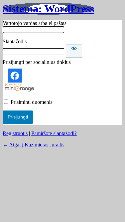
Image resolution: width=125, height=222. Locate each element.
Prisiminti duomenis (31, 102)
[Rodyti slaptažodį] (74, 51)
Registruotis (15, 133)
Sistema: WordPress (48, 9)
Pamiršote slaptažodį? (54, 133)
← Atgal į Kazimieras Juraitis (33, 144)
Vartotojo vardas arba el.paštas (34, 23)
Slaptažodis (15, 41)
